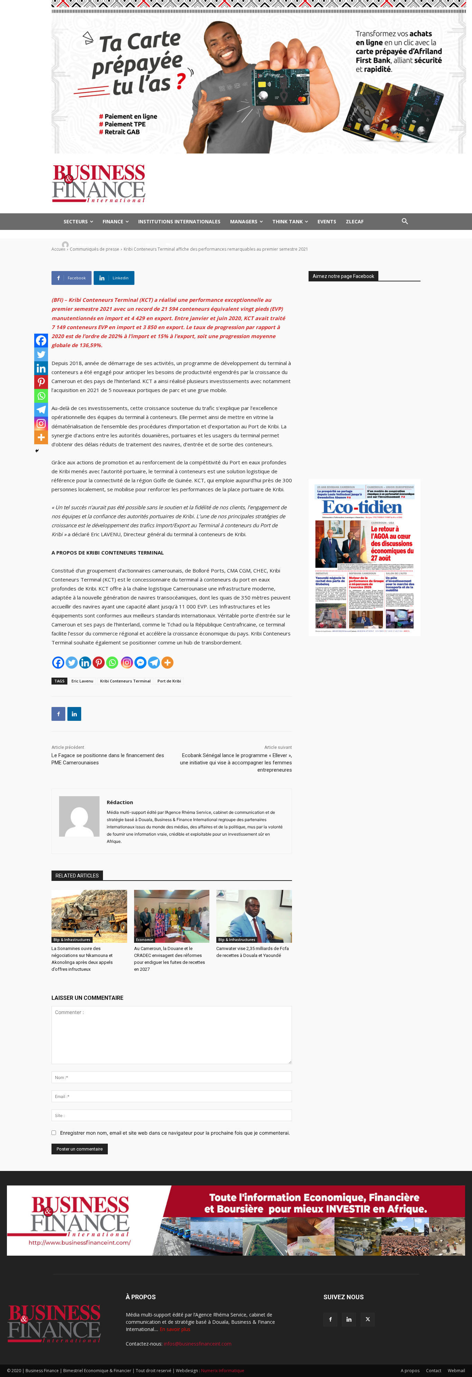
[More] (167, 663)
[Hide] (37, 451)
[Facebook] (58, 663)
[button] (405, 221)
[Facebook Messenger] (140, 663)
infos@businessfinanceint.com (198, 1343)
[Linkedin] (85, 663)
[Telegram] (154, 663)
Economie (144, 939)
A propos (410, 1371)
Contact (433, 1371)
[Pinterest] (99, 663)
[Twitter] (72, 663)
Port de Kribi (169, 680)
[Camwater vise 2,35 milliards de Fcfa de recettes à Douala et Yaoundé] (254, 916)
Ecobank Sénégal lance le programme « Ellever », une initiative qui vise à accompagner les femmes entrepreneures (236, 762)
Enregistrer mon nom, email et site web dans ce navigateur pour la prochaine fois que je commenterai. (175, 1133)
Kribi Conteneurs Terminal (125, 680)
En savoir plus (175, 1329)
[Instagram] (127, 663)
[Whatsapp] (112, 663)
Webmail (456, 1371)
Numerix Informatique (222, 1371)
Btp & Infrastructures (72, 939)
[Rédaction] (66, 244)
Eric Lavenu (82, 680)
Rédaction (86, 244)
